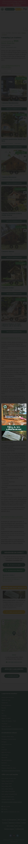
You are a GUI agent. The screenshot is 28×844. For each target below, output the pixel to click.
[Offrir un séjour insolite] (14, 435)
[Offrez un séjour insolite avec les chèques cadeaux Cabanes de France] (14, 422)
